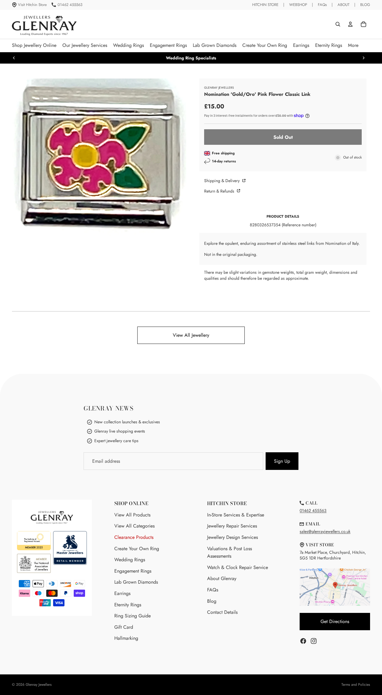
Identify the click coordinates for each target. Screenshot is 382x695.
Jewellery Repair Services (232, 525)
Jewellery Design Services (232, 537)
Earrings (122, 593)
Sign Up (282, 461)
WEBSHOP (298, 4)
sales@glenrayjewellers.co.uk (325, 531)
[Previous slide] (14, 57)
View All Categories (134, 525)
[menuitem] (353, 45)
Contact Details (222, 612)
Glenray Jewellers (39, 684)
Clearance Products (133, 537)
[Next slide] (363, 57)
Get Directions (335, 621)
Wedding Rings (129, 559)
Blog (211, 601)
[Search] (337, 24)
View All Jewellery (191, 335)
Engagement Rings (132, 571)
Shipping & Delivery (222, 181)
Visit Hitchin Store (32, 4)
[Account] (350, 24)
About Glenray (221, 578)
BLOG (365, 4)
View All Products (132, 514)
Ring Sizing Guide (132, 615)
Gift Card (123, 627)
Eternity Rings (127, 604)
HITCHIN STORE (265, 4)
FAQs (322, 4)
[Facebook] (303, 641)
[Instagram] (313, 641)
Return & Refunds (219, 191)
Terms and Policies (355, 684)
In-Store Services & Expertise (235, 514)
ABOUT (343, 4)
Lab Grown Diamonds (136, 582)
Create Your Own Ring (136, 548)
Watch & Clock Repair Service (237, 567)
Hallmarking (126, 638)
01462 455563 (70, 4)
